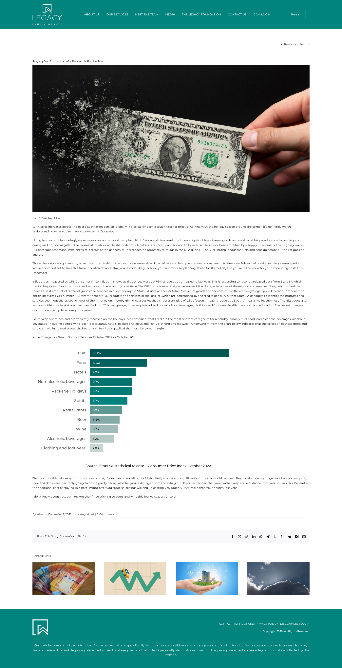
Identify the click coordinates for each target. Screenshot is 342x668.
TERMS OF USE (244, 623)
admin (41, 514)
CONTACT (225, 623)
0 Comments (105, 514)
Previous (290, 44)
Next (303, 44)
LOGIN (305, 623)
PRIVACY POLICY (267, 623)
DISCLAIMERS (289, 623)
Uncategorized (84, 514)
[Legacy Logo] (47, 5)
